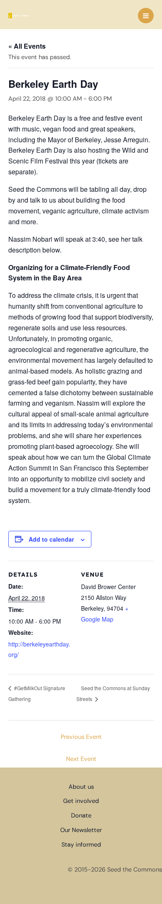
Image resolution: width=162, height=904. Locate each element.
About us (81, 787)
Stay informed (81, 845)
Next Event (81, 759)
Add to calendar (51, 539)
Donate (81, 816)
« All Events (27, 46)
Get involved (81, 801)
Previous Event (81, 737)
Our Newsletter (81, 830)
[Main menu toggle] (146, 16)
